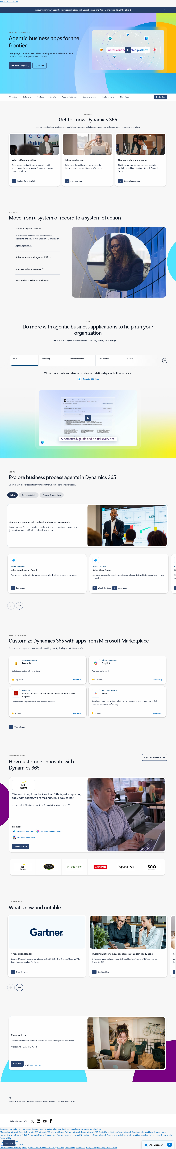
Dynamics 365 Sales (91, 379)
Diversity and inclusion (154, 1135)
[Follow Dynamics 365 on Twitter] (32, 1121)
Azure (120, 1132)
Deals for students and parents (74, 1128)
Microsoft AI (5, 1132)
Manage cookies (57, 1147)
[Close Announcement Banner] (163, 10)
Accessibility (169, 1135)
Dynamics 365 (32, 1132)
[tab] (24, 360)
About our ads (111, 1147)
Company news (113, 1135)
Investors (141, 1135)
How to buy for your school (20, 1128)
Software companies (65, 1135)
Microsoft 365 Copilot (26, 837)
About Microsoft (99, 1135)
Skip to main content (9, 1)
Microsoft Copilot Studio (51, 831)
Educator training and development (46, 1128)
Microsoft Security (18, 1132)
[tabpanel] (88, 410)
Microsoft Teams (79, 1132)
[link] (13, 98)
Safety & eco (91, 1147)
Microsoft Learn (147, 1132)
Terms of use (70, 1147)
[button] (128, 50)
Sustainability (5, 1138)
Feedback (9, 1143)
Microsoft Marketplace (47, 1135)
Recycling (101, 1147)
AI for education (94, 1128)
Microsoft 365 (44, 1132)
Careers (89, 1135)
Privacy (47, 1147)
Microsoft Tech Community (26, 1135)
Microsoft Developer (131, 1132)
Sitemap (25, 1147)
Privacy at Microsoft (128, 1135)
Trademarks (80, 1147)
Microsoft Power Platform (61, 1132)
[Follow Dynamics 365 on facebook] (51, 1121)
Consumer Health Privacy (10, 1147)
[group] (47, 574)
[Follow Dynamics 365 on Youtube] (45, 1121)
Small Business (111, 1132)
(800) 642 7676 (35, 1065)
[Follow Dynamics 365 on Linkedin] (38, 1121)
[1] (10, 1098)
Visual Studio (80, 1135)
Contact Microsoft (36, 1147)
